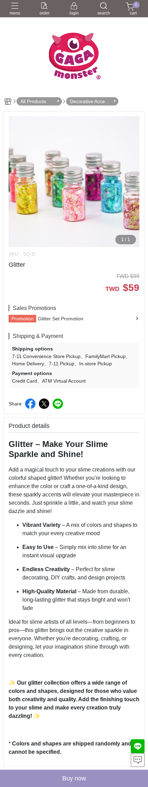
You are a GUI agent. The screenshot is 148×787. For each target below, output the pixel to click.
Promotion (22, 318)
